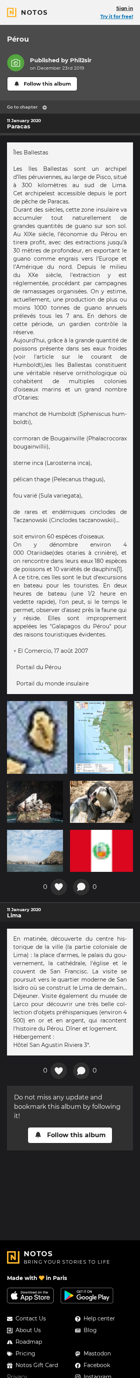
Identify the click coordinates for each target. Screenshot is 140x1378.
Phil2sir (80, 60)
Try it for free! (116, 16)
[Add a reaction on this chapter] (59, 887)
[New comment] (81, 887)
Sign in (124, 8)
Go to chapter (22, 107)
